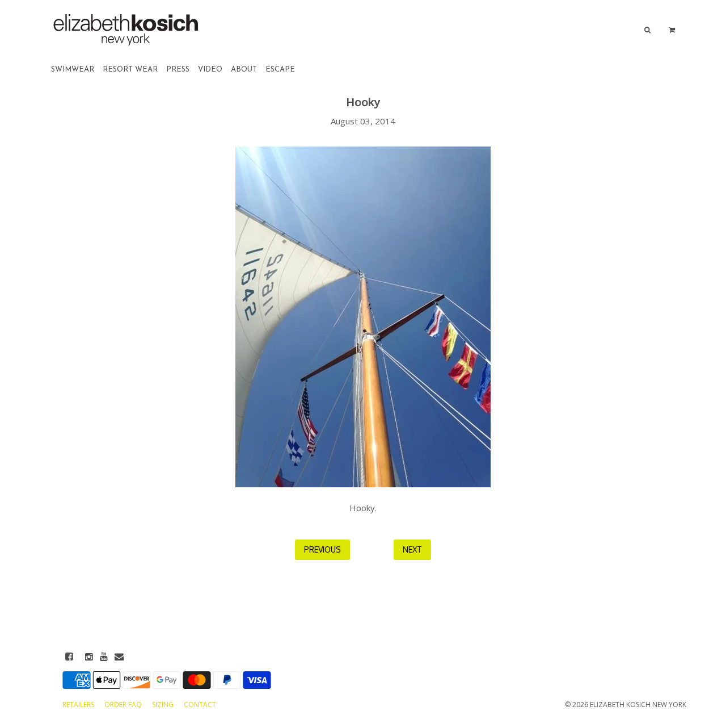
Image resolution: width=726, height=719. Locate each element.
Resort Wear (130, 69)
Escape (280, 69)
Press (177, 69)
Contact (200, 704)
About (244, 69)
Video (210, 69)
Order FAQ (123, 704)
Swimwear (72, 69)
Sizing (163, 704)
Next (412, 549)
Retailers (79, 704)
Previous (322, 549)
